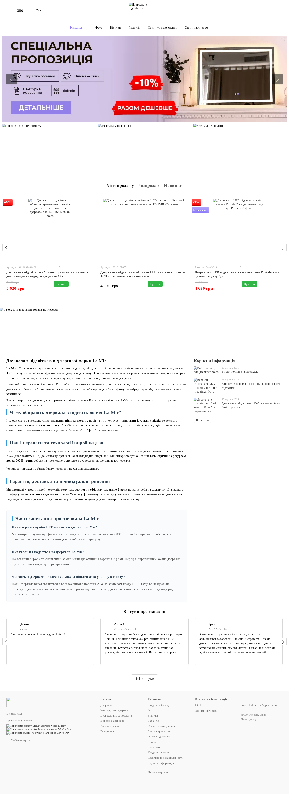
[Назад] (6, 247)
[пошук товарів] (243, 27)
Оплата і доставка (159, 736)
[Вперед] (283, 247)
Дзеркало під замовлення (116, 715)
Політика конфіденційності (165, 757)
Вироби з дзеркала (112, 720)
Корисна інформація (215, 360)
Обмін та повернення (162, 27)
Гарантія (134, 27)
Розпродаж (149, 185)
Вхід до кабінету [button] (159, 705)
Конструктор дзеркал (114, 710)
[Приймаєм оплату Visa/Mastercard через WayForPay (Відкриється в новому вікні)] (38, 732)
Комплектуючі (109, 726)
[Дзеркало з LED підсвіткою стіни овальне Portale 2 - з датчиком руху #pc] (239, 230)
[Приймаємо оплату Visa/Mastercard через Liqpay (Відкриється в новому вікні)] (36, 725)
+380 (19, 10)
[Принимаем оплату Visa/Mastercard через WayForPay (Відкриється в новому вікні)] (38, 729)
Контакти (154, 747)
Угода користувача (160, 752)
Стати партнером (196, 27)
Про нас (153, 741)
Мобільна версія (20, 740)
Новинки (173, 185)
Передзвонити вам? (206, 710)
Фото (98, 27)
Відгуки (115, 27)
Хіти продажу (120, 185)
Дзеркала (106, 705)
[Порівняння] (259, 10)
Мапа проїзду (248, 719)
